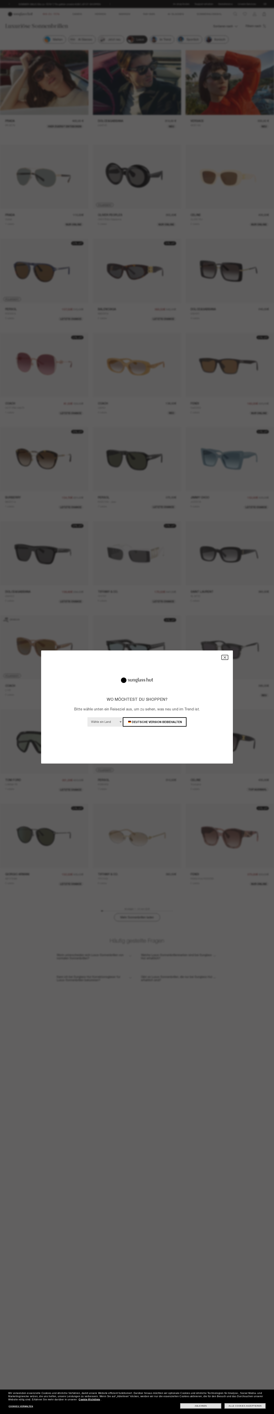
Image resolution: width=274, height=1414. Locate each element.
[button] (225, 657)
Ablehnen (201, 1406)
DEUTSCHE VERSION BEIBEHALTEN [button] (157, 722)
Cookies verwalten (21, 1406)
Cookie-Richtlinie (89, 1399)
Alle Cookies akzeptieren (245, 1406)
